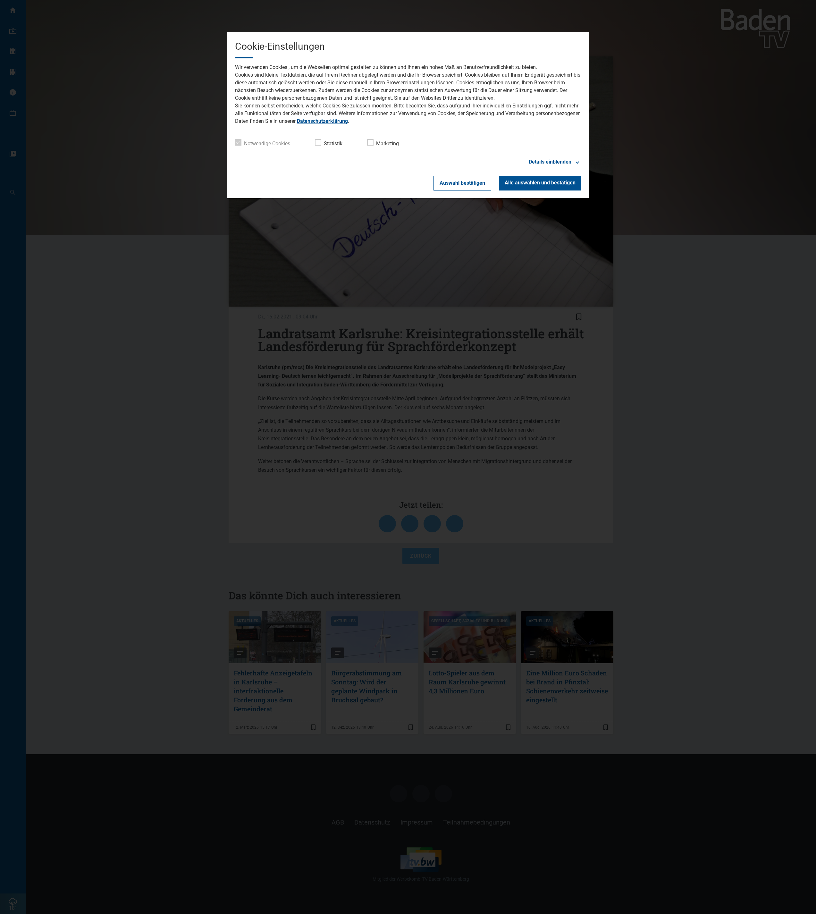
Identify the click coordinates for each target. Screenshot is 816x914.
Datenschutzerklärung (322, 121)
